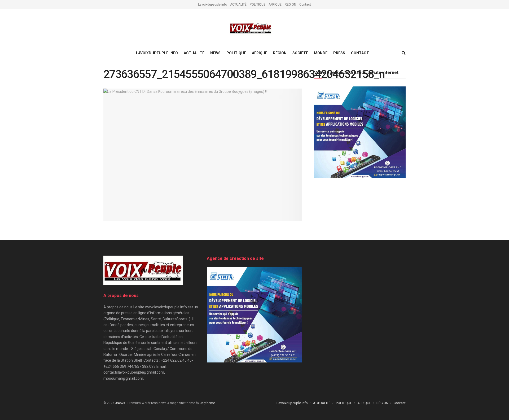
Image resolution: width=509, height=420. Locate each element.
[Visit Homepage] (251, 28)
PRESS (339, 53)
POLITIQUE (257, 4)
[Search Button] (404, 53)
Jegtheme (207, 403)
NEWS (215, 53)
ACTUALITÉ (238, 4)
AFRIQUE (275, 4)
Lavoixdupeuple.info (212, 4)
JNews (120, 403)
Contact (305, 4)
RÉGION (290, 4)
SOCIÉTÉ (300, 53)
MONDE (320, 53)
